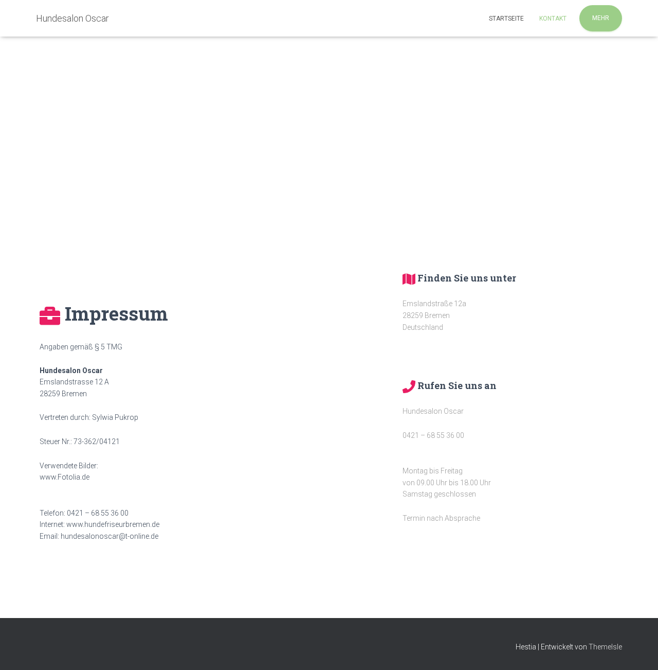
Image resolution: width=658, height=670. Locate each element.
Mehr (600, 18)
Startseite (506, 18)
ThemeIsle (605, 647)
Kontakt (552, 18)
